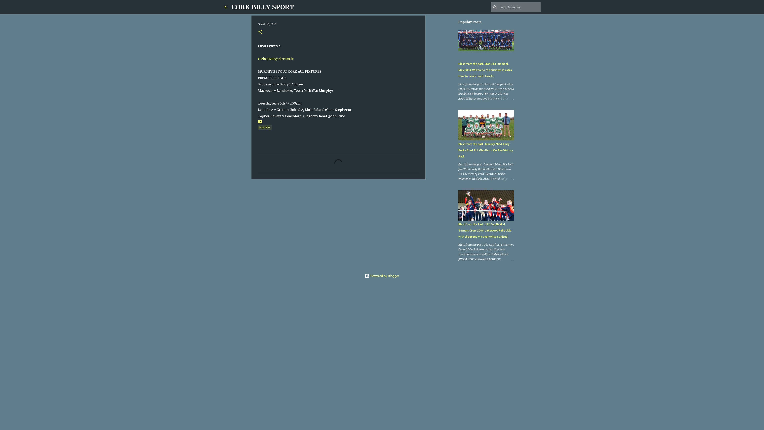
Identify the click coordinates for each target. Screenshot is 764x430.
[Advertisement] (338, 213)
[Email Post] (260, 123)
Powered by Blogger (384, 276)
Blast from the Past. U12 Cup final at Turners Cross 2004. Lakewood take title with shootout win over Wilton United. (484, 230)
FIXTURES (264, 127)
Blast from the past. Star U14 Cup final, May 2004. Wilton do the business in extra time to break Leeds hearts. (485, 70)
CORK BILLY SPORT (263, 7)
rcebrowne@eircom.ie (276, 59)
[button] (260, 32)
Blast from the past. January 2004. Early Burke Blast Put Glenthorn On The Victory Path (485, 150)
